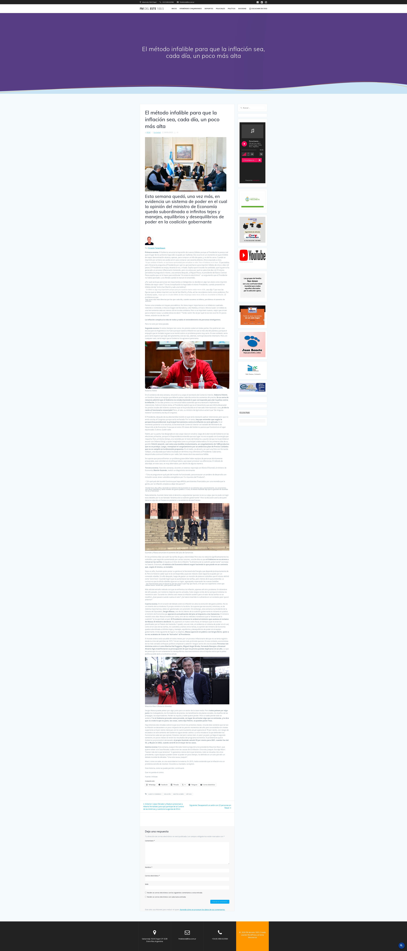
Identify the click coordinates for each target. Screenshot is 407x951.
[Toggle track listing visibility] (261, 154)
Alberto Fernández (155, 794)
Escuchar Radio (244, 412)
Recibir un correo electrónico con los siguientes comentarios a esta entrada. (174, 893)
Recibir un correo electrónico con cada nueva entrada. (166, 897)
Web (146, 884)
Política (231, 9)
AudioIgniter (256, 180)
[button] (259, 160)
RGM (148, 132)
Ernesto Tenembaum (156, 248)
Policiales (220, 9)
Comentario (150, 841)
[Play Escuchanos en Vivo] (244, 143)
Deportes (209, 9)
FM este (152, 8)
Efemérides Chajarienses (191, 9)
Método (189, 794)
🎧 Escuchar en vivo (258, 9)
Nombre (148, 867)
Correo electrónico (152, 876)
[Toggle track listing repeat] (252, 154)
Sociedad (242, 9)
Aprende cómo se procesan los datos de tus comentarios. (202, 909)
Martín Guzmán (178, 794)
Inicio (174, 9)
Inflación (167, 794)
